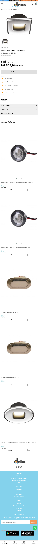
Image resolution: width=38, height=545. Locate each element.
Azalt (9, 190)
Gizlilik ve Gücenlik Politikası (19, 478)
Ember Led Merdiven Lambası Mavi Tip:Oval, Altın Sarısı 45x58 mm (19, 443)
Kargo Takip (19, 508)
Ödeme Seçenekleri (7, 113)
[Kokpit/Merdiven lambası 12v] (19, 283)
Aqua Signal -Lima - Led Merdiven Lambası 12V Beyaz (17, 182)
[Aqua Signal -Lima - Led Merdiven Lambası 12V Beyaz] (19, 153)
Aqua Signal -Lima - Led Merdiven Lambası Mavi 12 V (16, 247)
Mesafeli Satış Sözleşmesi (19, 480)
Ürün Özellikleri (5, 105)
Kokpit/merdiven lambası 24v (10, 378)
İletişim (19, 510)
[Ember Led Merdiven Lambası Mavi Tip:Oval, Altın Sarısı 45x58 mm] (19, 413)
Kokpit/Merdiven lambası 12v (9, 312)
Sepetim (19, 492)
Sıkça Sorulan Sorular (19, 506)
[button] (17, 179)
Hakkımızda (19, 476)
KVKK (19, 482)
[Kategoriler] (4, 9)
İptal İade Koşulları (19, 496)
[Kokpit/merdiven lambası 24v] (19, 348)
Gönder (33, 522)
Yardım (19, 503)
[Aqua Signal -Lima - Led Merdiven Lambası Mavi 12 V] (19, 218)
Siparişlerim (19, 494)
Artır (29, 190)
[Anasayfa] (2, 9)
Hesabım (19, 489)
